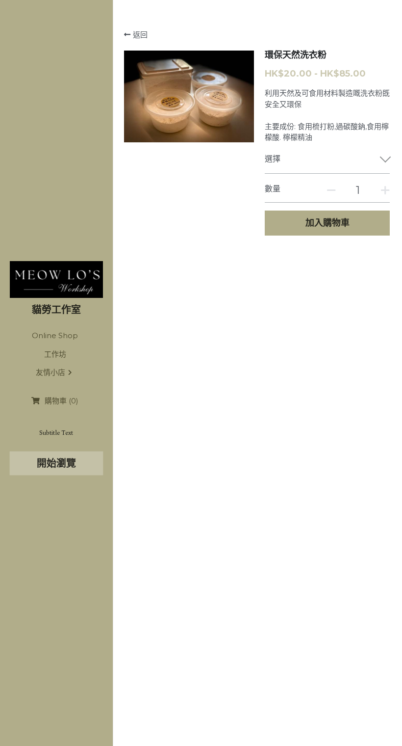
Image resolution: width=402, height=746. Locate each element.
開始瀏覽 (56, 463)
